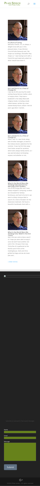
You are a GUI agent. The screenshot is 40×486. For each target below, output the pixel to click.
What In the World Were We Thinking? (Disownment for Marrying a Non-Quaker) (18, 184)
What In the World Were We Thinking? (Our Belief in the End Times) (19, 233)
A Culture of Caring (15, 43)
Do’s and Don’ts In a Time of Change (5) (18, 89)
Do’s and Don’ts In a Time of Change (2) (18, 136)
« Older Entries (13, 262)
